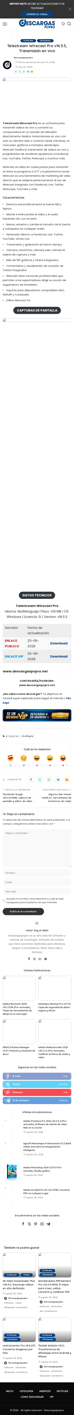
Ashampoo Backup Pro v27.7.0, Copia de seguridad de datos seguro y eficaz (54, 1007)
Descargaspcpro (23, 57)
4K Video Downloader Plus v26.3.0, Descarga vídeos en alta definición (19, 1284)
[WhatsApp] (24, 71)
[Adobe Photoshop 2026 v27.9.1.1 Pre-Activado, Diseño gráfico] (12, 1172)
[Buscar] (69, 23)
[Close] (70, 9)
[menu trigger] (6, 23)
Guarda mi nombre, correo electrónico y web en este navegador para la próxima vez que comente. (34, 900)
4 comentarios (49, 1311)
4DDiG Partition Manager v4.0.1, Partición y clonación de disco (19, 1050)
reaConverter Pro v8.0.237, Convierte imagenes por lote (19, 1349)
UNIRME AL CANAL (37, 14)
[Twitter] (20, 71)
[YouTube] (40, 959)
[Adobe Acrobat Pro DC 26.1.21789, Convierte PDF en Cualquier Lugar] (12, 1194)
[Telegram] (28, 71)
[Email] (32, 71)
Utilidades (45, 40)
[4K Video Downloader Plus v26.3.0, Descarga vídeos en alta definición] (19, 1265)
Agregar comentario (16, 1307)
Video (26, 1275)
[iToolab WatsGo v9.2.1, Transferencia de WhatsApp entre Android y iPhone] (54, 1329)
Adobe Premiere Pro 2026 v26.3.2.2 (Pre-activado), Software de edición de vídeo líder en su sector (45, 1124)
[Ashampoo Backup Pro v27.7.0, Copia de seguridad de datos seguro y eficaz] (54, 988)
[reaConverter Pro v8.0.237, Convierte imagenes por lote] (19, 1329)
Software (28, 40)
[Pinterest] (37, 1092)
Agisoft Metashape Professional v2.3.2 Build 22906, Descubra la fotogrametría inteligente (47, 1146)
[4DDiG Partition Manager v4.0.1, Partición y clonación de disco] (19, 1031)
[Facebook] (16, 71)
